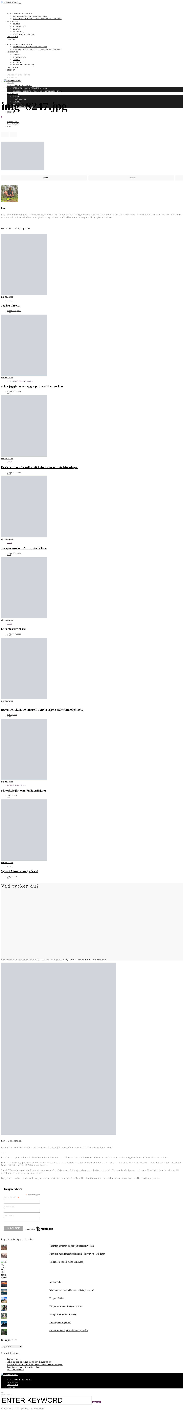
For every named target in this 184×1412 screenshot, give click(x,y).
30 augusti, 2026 (14, 311)
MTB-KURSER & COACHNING (19, 13)
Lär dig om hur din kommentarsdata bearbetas (84, 959)
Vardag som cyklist (16, 785)
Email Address (11, 1197)
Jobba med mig (19, 26)
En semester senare (13, 629)
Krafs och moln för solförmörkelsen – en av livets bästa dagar (39, 467)
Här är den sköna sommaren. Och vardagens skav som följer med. (42, 710)
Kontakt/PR (12, 21)
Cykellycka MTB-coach (23, 34)
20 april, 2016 (13, 122)
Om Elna (11, 39)
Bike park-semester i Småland (62, 1314)
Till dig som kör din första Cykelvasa (66, 1262)
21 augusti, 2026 (14, 472)
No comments (13, 123)
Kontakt (16, 24)
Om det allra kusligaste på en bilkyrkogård (68, 1330)
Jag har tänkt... (56, 1282)
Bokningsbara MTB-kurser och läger (30, 16)
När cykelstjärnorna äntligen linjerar (23, 791)
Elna (9, 126)
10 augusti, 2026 (14, 634)
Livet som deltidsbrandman (20, 381)
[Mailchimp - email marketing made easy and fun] (39, 1231)
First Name (9, 1206)
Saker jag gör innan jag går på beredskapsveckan (32, 386)
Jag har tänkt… (10, 305)
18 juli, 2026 (12, 876)
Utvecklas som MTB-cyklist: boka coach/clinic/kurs (37, 19)
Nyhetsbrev (18, 31)
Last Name (9, 1215)
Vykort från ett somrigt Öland (19, 871)
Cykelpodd (12, 37)
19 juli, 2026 (12, 795)
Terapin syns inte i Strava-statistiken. (24, 548)
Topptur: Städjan (57, 1298)
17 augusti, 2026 (14, 553)
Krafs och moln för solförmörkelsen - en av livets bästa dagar (77, 1254)
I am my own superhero (60, 1322)
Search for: (6, 1395)
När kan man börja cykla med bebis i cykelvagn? (71, 1290)
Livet (9, 300)
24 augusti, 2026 (14, 391)
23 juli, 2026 (12, 715)
